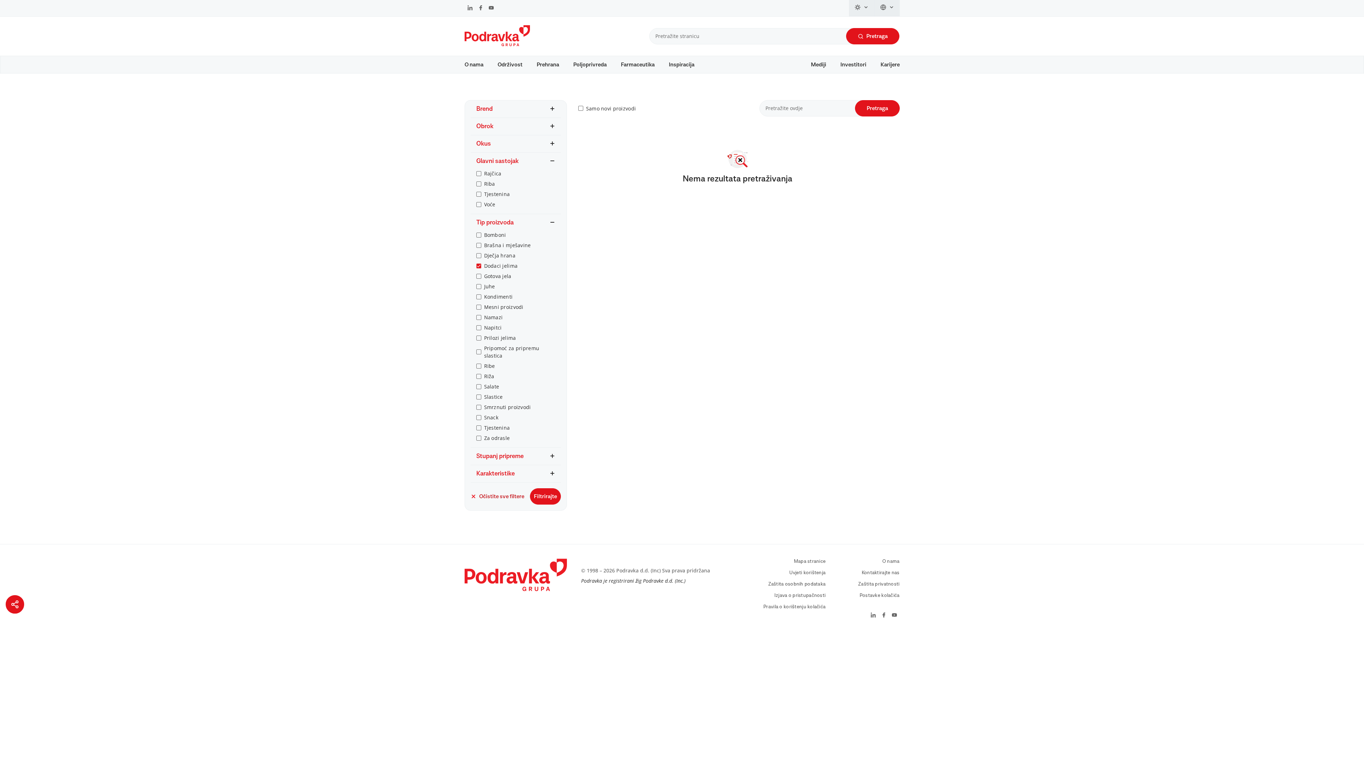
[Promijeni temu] (862, 8)
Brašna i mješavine (507, 245)
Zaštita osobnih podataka (797, 584)
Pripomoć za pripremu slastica (512, 352)
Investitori (853, 64)
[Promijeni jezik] (887, 8)
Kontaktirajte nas (881, 572)
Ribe (489, 366)
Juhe (489, 286)
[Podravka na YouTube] (491, 8)
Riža (489, 376)
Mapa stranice (810, 561)
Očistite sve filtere (501, 496)
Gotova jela (498, 276)
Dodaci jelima (501, 265)
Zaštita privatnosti (878, 584)
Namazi (493, 317)
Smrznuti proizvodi (507, 407)
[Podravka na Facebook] (480, 8)
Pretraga (877, 36)
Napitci (493, 327)
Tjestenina (497, 194)
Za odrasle (497, 438)
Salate (491, 386)
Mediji (818, 64)
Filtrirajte (545, 496)
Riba (489, 183)
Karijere (890, 64)
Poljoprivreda (590, 64)
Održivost (510, 64)
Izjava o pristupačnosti (800, 595)
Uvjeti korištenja (807, 572)
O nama (474, 64)
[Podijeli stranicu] (15, 604)
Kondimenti (498, 296)
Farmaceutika (638, 64)
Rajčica (493, 173)
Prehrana (548, 64)
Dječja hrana (499, 255)
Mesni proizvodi (504, 307)
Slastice (493, 396)
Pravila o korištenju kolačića (794, 606)
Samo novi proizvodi (611, 108)
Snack (491, 417)
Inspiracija (681, 64)
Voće (490, 204)
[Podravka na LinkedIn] (470, 8)
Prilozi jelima (500, 337)
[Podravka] (497, 44)
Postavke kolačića (880, 595)
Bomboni (495, 235)
